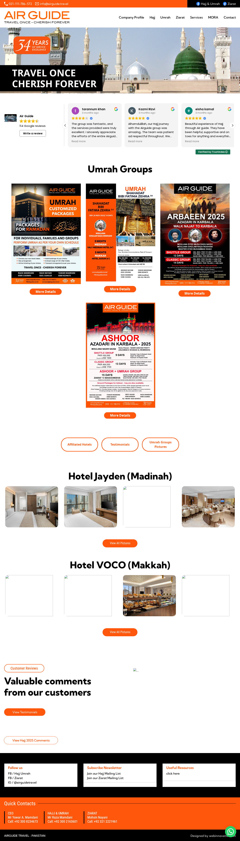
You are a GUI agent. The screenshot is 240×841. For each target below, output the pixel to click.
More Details (46, 292)
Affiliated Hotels (80, 444)
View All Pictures (120, 543)
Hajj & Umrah (210, 4)
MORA (213, 17)
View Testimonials (24, 712)
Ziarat (232, 4)
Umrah (165, 17)
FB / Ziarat (15, 778)
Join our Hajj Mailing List (104, 773)
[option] (31, 506)
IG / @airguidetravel (22, 782)
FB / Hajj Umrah (19, 773)
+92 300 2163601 (66, 821)
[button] (232, 125)
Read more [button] (76, 141)
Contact (230, 17)
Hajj (152, 17)
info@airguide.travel (54, 4)
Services (196, 17)
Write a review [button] (33, 133)
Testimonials (120, 444)
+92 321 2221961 (105, 821)
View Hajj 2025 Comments (31, 740)
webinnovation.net (222, 836)
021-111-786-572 (20, 4)
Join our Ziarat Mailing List (105, 778)
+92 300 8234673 (26, 821)
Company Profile (131, 17)
